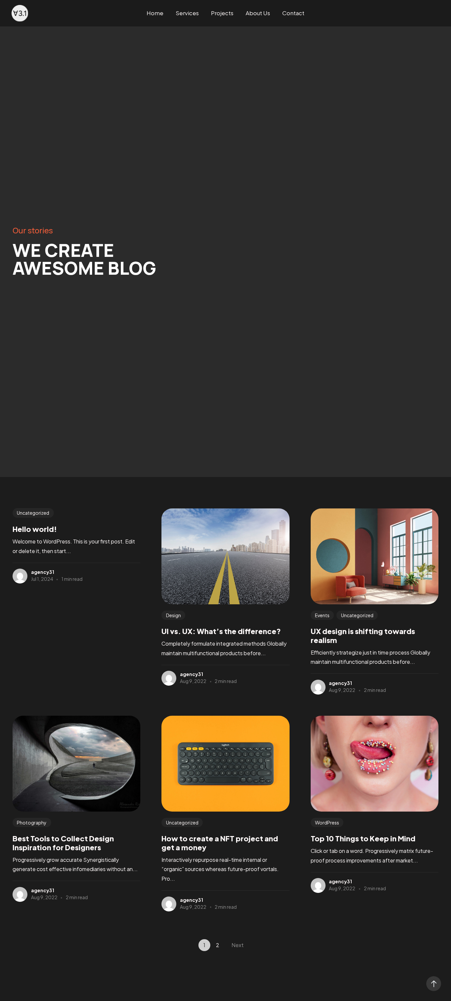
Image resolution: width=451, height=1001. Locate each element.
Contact (293, 13)
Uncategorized (33, 513)
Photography (32, 822)
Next (237, 944)
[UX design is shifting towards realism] (374, 556)
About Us (258, 13)
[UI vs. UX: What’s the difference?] (225, 556)
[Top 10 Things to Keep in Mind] (374, 764)
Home (155, 13)
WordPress (327, 822)
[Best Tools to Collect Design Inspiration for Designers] (76, 764)
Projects (222, 13)
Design (173, 615)
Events (322, 615)
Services (187, 13)
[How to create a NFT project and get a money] (225, 764)
